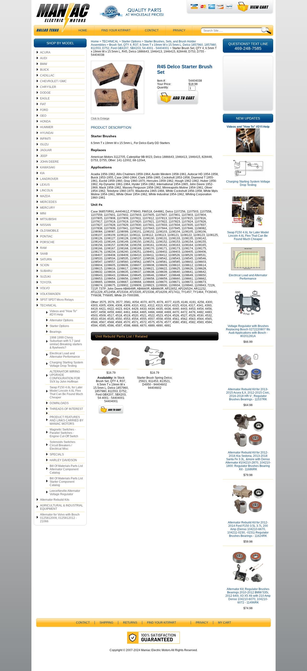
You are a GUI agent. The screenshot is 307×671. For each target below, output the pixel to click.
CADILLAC (47, 75)
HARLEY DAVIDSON (63, 460)
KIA (42, 173)
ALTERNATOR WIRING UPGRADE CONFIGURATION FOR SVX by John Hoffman (65, 376)
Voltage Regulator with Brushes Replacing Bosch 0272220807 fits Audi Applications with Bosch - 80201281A (248, 331)
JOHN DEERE (49, 161)
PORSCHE (47, 242)
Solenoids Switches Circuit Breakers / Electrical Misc (62, 445)
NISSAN (45, 225)
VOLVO (45, 288)
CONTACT (152, 30)
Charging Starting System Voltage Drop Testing (66, 364)
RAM (43, 248)
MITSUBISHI (48, 219)
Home (95, 41)
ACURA (45, 52)
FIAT (43, 104)
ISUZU (44, 144)
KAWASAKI (47, 167)
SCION (44, 265)
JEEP (43, 156)
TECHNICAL (48, 305)
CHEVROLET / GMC (53, 81)
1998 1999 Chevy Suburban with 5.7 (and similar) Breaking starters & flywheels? (66, 342)
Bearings (55, 331)
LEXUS (45, 184)
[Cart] (253, 7)
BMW (43, 64)
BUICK (44, 69)
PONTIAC (46, 236)
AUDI (43, 58)
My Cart (224, 622)
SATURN (46, 259)
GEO (43, 115)
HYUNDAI (46, 133)
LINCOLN (46, 190)
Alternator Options (61, 320)
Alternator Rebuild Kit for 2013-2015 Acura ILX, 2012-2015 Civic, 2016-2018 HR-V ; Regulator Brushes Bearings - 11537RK (248, 394)
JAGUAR (46, 150)
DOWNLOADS (59, 403)
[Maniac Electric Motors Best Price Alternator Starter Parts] (63, 18)
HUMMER (46, 127)
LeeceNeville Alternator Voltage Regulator (65, 492)
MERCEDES (48, 202)
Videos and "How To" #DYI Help (63, 313)
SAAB (44, 253)
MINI (43, 213)
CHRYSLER (48, 87)
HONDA (45, 121)
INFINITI (45, 138)
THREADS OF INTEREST (66, 409)
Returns (130, 622)
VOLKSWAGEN (50, 294)
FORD (44, 110)
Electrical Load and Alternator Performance (65, 355)
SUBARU (46, 271)
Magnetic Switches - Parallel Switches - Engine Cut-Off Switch (64, 433)
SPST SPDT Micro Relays (57, 299)
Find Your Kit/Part (115, 30)
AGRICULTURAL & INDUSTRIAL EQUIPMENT (61, 507)
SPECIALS (57, 454)
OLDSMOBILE (49, 230)
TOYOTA (45, 282)
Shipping (106, 622)
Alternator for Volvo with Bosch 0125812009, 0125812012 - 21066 (60, 518)
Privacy (179, 30)
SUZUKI (45, 276)
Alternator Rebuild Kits (54, 499)
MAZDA (45, 196)
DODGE (45, 92)
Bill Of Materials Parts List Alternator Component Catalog (66, 469)
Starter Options (59, 326)
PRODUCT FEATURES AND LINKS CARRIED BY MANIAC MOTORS (66, 420)
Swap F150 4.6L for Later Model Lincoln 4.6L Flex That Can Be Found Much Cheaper (66, 392)
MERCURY (47, 207)
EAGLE (45, 98)
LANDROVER (49, 179)
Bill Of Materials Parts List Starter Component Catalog (66, 482)
